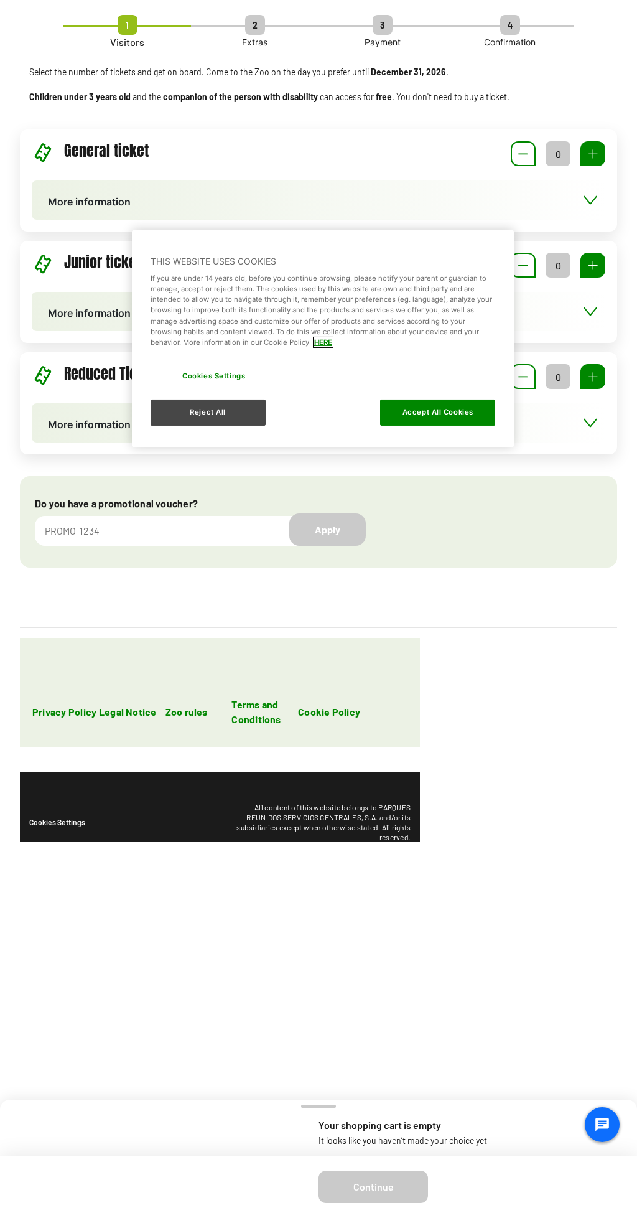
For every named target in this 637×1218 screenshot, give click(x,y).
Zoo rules (186, 712)
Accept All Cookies (437, 412)
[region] (323, 338)
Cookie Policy (329, 712)
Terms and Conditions (256, 711)
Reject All (208, 412)
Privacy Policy (64, 712)
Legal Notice (128, 712)
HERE (323, 342)
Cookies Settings (57, 822)
